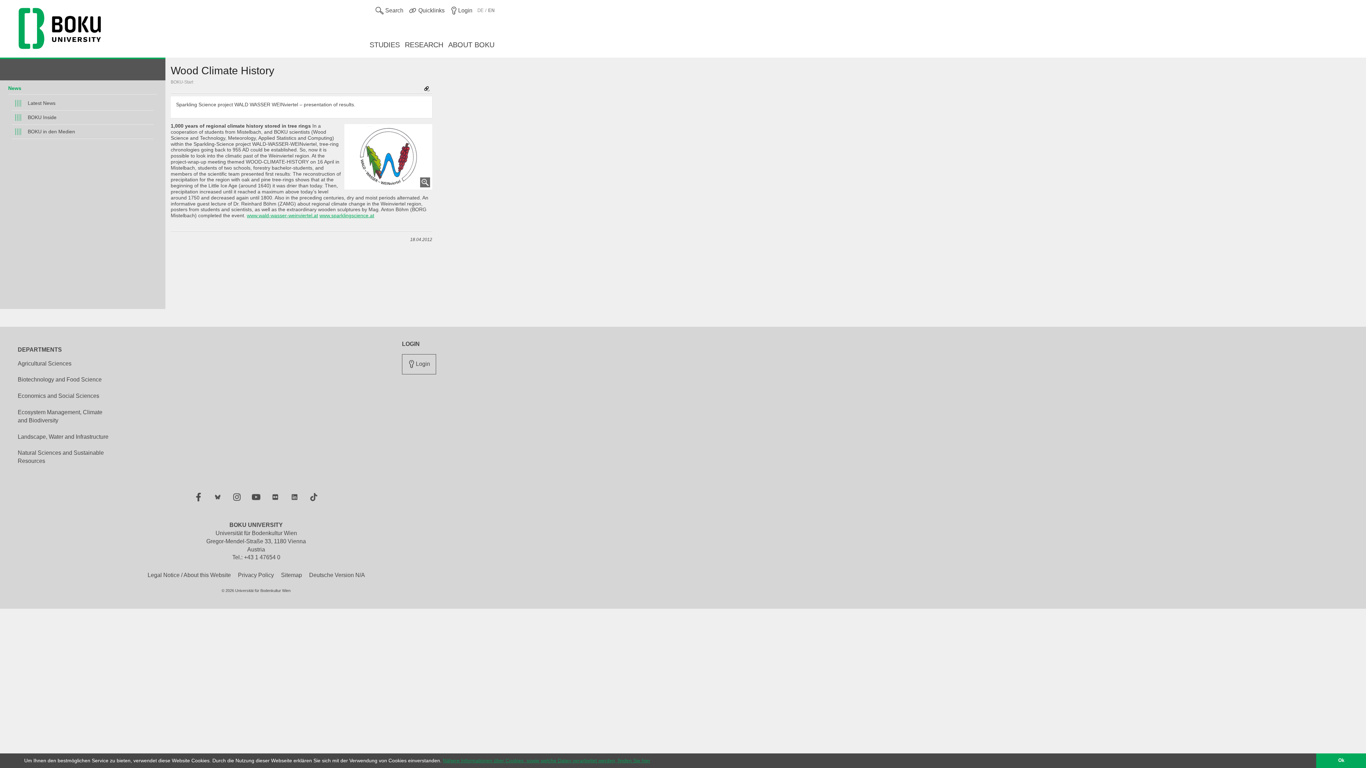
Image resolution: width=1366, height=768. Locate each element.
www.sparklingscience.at (346, 215)
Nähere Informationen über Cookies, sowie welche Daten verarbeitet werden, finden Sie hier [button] (546, 760)
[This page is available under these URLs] (427, 89)
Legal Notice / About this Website (189, 575)
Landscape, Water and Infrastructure (63, 437)
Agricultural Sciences (45, 364)
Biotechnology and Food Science (60, 380)
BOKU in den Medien (51, 131)
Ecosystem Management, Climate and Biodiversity (60, 416)
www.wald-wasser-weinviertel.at (282, 215)
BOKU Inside (42, 117)
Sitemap (291, 575)
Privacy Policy (256, 575)
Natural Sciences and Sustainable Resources (61, 457)
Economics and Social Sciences (58, 396)
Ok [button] (1341, 760)
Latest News (41, 103)
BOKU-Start (182, 82)
